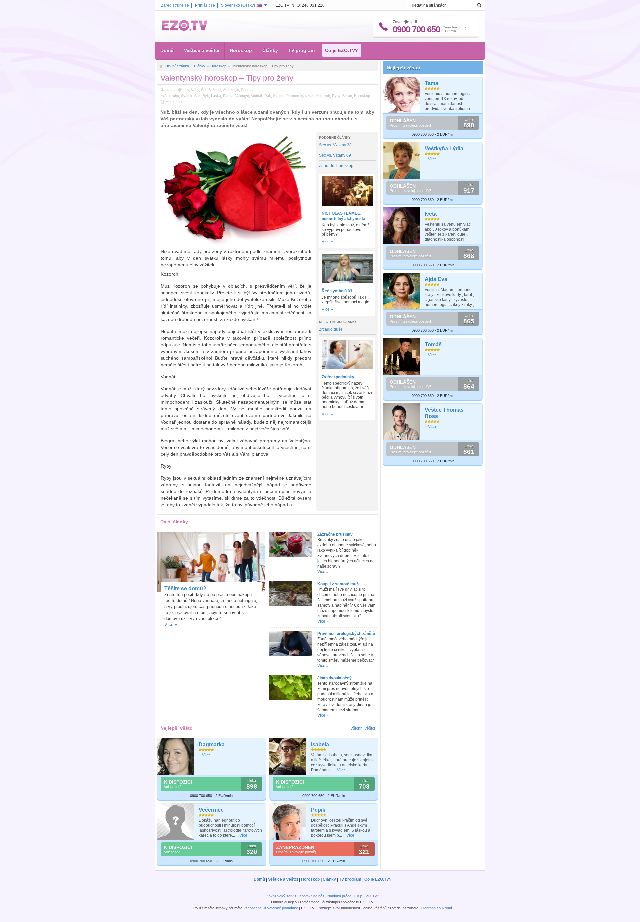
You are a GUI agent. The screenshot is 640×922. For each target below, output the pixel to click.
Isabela (320, 744)
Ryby (336, 96)
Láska (216, 96)
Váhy (195, 90)
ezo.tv (171, 90)
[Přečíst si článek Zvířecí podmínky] (347, 368)
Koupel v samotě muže (339, 584)
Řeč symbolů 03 (337, 291)
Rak (267, 96)
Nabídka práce (339, 896)
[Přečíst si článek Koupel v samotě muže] (290, 605)
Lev (186, 90)
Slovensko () (238, 5)
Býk (206, 96)
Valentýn (242, 96)
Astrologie (231, 90)
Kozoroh (323, 96)
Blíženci (214, 90)
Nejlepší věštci (403, 67)
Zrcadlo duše (331, 329)
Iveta (431, 214)
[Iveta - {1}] (401, 225)
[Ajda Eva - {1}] (401, 291)
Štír (203, 90)
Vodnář (256, 96)
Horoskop (241, 50)
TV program (301, 50)
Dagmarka (212, 744)
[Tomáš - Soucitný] (401, 356)
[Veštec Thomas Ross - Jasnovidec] (401, 421)
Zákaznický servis (281, 896)
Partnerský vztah (300, 96)
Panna (228, 96)
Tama (431, 83)
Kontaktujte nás (311, 896)
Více (206, 755)
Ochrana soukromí (436, 908)
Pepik (318, 810)
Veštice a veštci (201, 50)
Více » (327, 241)
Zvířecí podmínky (338, 377)
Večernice (211, 810)
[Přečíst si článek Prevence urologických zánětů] (290, 654)
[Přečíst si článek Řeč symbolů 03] (347, 282)
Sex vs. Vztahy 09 (335, 155)
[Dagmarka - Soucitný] (175, 756)
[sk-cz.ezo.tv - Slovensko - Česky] (185, 29)
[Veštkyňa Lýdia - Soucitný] (401, 160)
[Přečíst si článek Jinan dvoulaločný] (290, 699)
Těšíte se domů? (185, 588)
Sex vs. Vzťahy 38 (335, 145)
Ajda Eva (436, 279)
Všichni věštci (362, 728)
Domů (167, 50)
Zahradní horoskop (336, 165)
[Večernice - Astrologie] (175, 821)
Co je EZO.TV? (341, 50)
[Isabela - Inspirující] (288, 756)
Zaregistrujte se (175, 5)
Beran (347, 96)
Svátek (186, 96)
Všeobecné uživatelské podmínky (270, 908)
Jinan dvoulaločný (334, 678)
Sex (197, 96)
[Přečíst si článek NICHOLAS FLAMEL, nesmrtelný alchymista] (347, 204)
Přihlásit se (205, 5)
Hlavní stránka (177, 66)
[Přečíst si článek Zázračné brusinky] (290, 555)
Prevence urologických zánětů (346, 633)
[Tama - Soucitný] (401, 95)
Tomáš (433, 344)
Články (270, 50)
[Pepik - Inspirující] (288, 821)
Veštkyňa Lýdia (444, 148)
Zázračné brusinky (335, 534)
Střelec (278, 96)
